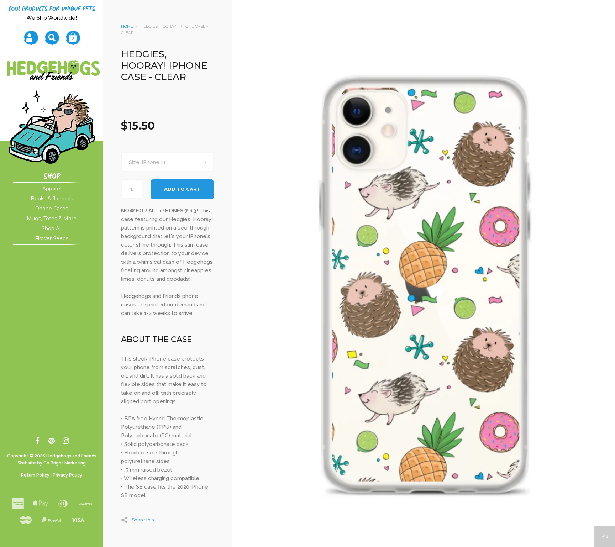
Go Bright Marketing (64, 463)
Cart (72, 38)
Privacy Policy (67, 475)
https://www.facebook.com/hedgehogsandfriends (37, 442)
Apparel (51, 188)
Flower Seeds (51, 238)
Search (51, 38)
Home (127, 26)
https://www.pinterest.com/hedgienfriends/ (52, 442)
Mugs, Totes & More (52, 218)
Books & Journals (52, 198)
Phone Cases (51, 208)
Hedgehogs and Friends (71, 455)
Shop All (52, 228)
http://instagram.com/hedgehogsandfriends (66, 442)
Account (30, 38)
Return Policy (35, 475)
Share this (143, 519)
